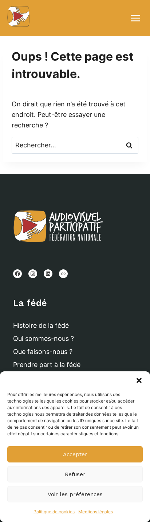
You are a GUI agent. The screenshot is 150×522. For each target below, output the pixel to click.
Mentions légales (95, 511)
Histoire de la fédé (41, 325)
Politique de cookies (54, 511)
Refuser (75, 474)
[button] (139, 380)
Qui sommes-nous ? (43, 338)
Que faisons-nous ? (42, 351)
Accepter (75, 454)
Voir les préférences (75, 494)
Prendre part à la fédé (46, 364)
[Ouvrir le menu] (138, 18)
